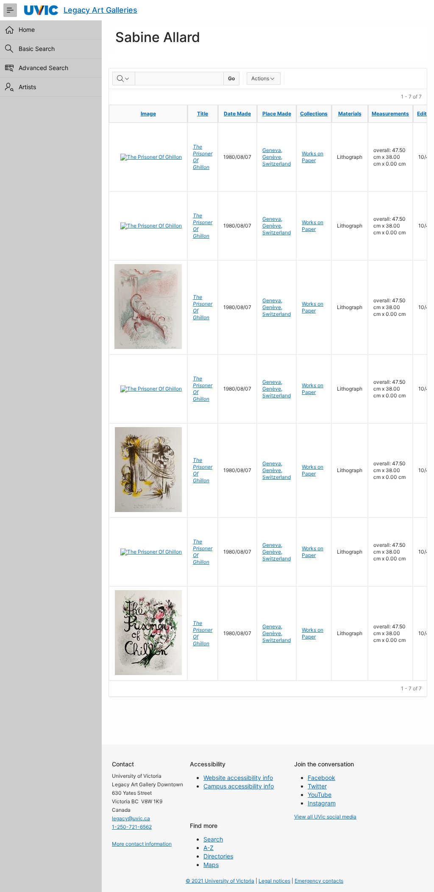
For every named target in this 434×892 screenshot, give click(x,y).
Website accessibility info (238, 777)
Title (202, 113)
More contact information (142, 844)
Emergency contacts (319, 881)
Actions (260, 78)
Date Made (237, 113)
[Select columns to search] (123, 78)
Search (213, 839)
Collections (314, 113)
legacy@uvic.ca (131, 818)
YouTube (319, 794)
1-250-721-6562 (132, 827)
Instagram (322, 803)
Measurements (390, 113)
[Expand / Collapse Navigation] (10, 10)
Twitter (317, 786)
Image (148, 113)
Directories (218, 856)
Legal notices (274, 881)
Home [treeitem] (27, 29)
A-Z (208, 847)
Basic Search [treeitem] (37, 48)
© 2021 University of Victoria (220, 881)
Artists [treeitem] (27, 86)
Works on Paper (312, 156)
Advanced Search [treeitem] (43, 67)
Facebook (321, 777)
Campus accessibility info (238, 786)
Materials (350, 113)
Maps (211, 864)
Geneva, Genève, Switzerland (276, 157)
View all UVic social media (325, 816)
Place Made (276, 113)
